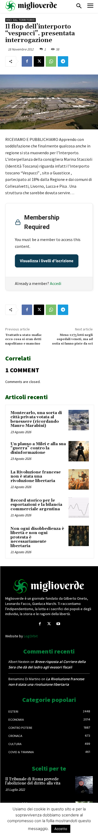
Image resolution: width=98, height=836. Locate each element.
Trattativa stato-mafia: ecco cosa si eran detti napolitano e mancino (23, 339)
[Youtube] (58, 624)
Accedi (55, 283)
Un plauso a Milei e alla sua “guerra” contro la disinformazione (38, 448)
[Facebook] (27, 61)
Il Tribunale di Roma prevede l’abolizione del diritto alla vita (32, 781)
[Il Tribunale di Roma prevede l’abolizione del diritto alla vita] (84, 785)
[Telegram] (63, 61)
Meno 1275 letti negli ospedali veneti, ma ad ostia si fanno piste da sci (72, 339)
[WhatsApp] (51, 61)
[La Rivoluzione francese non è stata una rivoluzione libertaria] (78, 479)
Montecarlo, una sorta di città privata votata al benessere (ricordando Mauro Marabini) (36, 419)
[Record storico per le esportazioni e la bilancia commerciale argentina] (78, 507)
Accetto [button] (60, 829)
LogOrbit (31, 636)
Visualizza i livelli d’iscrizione (46, 261)
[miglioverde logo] (31, 6)
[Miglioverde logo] (49, 586)
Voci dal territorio (20, 20)
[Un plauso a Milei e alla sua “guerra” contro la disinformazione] (78, 451)
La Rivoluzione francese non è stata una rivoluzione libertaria (35, 476)
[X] (39, 61)
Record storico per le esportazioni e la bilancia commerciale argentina (36, 505)
